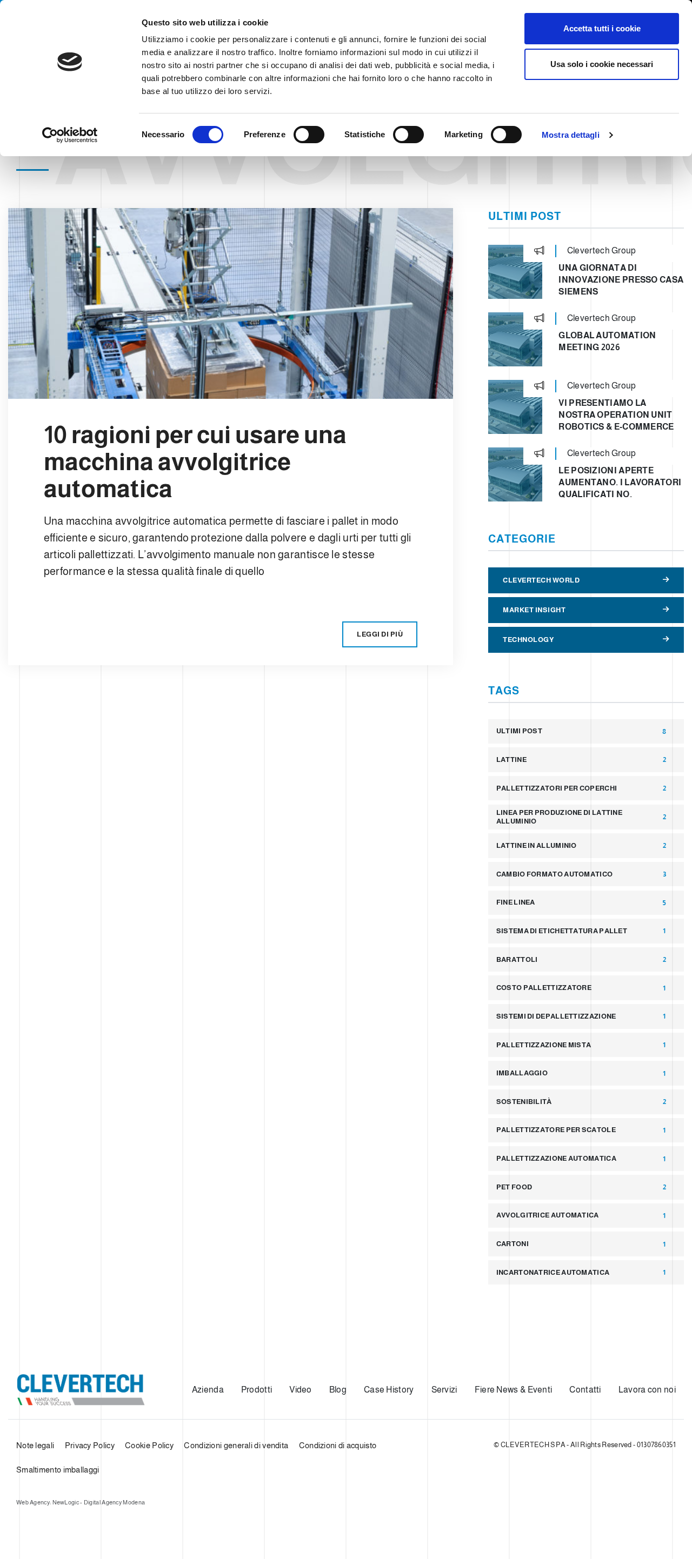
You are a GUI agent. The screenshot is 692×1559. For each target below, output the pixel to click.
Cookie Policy (149, 1445)
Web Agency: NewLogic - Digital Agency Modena (80, 1502)
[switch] (309, 134)
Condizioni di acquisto (338, 1445)
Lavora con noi (647, 1389)
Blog (338, 1389)
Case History (389, 1389)
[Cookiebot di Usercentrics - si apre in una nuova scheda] (70, 135)
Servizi (444, 1389)
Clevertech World (541, 580)
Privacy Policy (90, 1445)
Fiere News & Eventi (514, 1389)
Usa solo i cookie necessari (601, 64)
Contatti (585, 1389)
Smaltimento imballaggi (57, 1469)
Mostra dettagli (571, 134)
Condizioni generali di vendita (236, 1445)
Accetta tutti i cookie (602, 28)
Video (300, 1389)
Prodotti (256, 1389)
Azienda (208, 1389)
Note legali (35, 1445)
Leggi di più (380, 634)
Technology (528, 639)
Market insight (534, 610)
